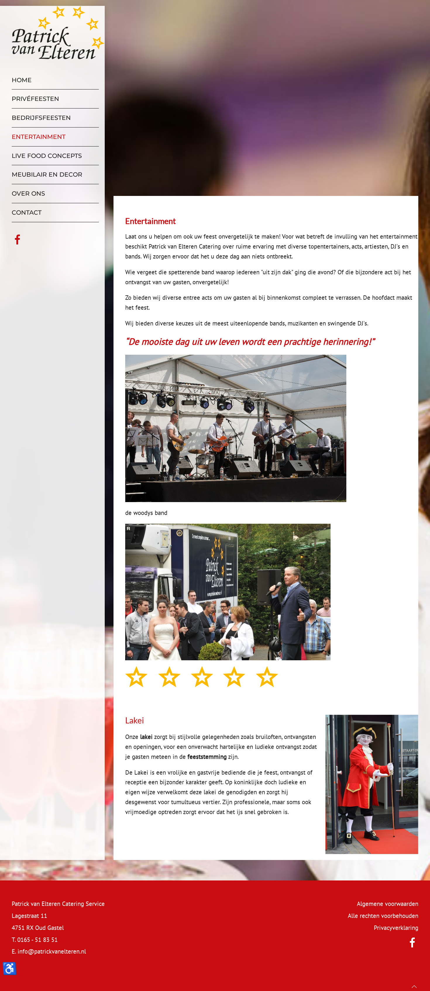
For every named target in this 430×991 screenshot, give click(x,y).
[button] (414, 987)
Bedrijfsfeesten (41, 117)
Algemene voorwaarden (387, 904)
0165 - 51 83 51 (37, 940)
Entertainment (39, 136)
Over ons (28, 193)
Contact (27, 212)
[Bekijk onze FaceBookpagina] (17, 239)
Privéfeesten (35, 98)
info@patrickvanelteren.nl (52, 951)
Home (22, 80)
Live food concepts (47, 155)
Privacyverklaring (396, 928)
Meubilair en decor (47, 174)
